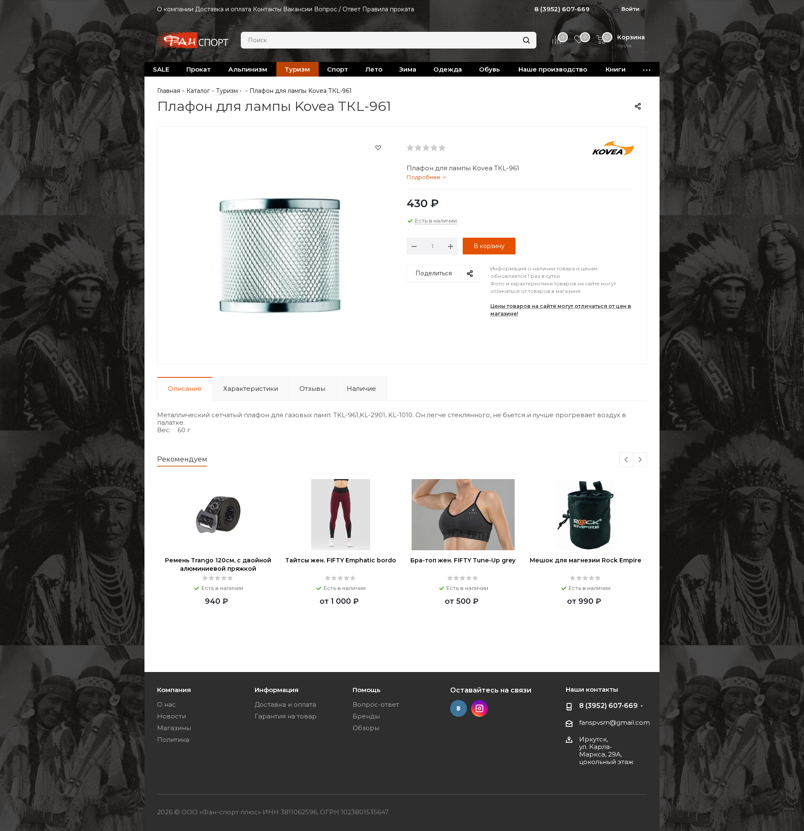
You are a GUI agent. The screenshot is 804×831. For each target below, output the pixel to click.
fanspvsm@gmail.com (614, 722)
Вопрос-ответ (376, 704)
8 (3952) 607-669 (608, 706)
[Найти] (526, 40)
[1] (411, 148)
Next (640, 460)
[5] (442, 148)
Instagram (479, 708)
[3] (426, 148)
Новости (171, 716)
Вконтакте (458, 708)
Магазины (174, 728)
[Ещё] (647, 69)
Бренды (366, 716)
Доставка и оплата (285, 704)
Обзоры (366, 728)
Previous (627, 460)
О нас (166, 704)
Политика (173, 740)
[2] (419, 148)
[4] (434, 148)
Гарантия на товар (286, 716)
